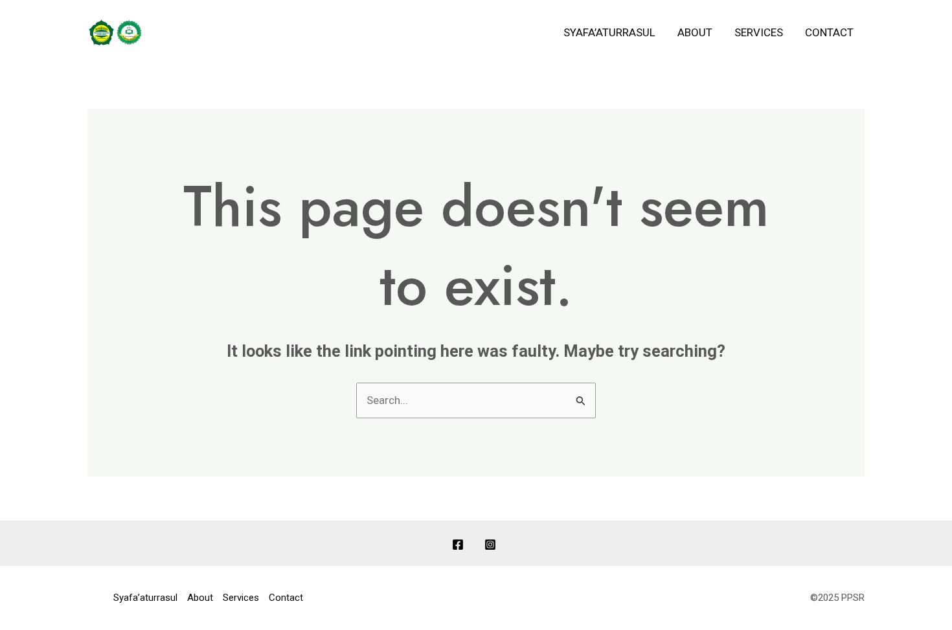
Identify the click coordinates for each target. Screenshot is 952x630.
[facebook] (460, 544)
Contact (829, 32)
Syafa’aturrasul (609, 32)
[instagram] (492, 544)
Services (758, 32)
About (694, 32)
